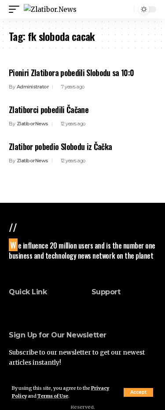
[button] (138, 392)
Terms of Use (52, 396)
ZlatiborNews (32, 124)
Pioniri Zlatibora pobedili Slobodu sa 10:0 (71, 72)
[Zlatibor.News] (50, 9)
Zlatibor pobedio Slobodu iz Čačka (60, 146)
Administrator (33, 87)
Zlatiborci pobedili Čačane (48, 109)
